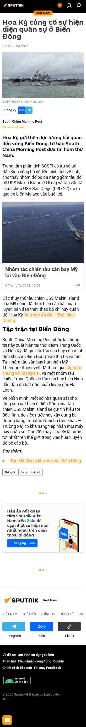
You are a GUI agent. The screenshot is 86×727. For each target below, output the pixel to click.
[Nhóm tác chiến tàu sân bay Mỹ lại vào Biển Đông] (43, 232)
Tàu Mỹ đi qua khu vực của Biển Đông (45, 461)
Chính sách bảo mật (17, 667)
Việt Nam (9, 614)
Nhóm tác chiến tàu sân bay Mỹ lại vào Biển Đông (41, 272)
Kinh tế (67, 614)
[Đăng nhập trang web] (69, 5)
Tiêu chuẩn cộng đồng (34, 661)
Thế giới (10, 472)
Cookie (58, 661)
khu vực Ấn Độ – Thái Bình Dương (39, 317)
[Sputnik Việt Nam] (14, 7)
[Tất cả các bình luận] (7, 720)
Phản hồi (9, 661)
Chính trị (48, 614)
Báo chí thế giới (30, 472)
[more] (78, 285)
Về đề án (9, 654)
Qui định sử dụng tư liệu (36, 654)
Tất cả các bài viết (13, 127)
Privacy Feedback (47, 667)
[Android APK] (17, 681)
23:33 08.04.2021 (15, 46)
